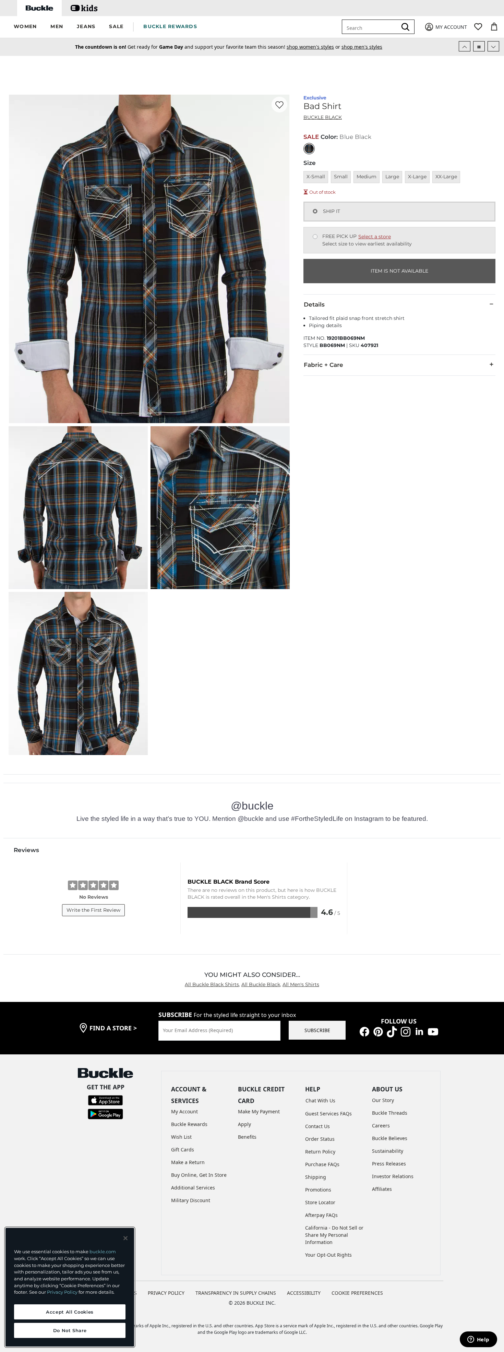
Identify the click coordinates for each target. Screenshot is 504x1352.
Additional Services (193, 1187)
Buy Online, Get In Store (199, 1175)
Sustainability (387, 1151)
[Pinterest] (378, 1031)
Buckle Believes (389, 1138)
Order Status (320, 1139)
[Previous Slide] (464, 46)
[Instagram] (405, 1031)
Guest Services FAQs (328, 1113)
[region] (69, 1287)
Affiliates (382, 1189)
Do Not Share (70, 1330)
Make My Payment (259, 1111)
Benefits (247, 1137)
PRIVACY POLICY (166, 1293)
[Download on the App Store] (105, 1100)
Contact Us (317, 1126)
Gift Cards (182, 1149)
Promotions (318, 1189)
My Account (184, 1111)
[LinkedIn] (419, 1031)
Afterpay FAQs (321, 1215)
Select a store (374, 237)
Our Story (383, 1100)
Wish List (181, 1137)
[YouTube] (433, 1031)
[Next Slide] (493, 46)
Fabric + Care (323, 364)
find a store (113, 1028)
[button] (25, 27)
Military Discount (190, 1200)
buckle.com (102, 1251)
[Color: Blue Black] (309, 149)
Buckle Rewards (189, 1124)
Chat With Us (320, 1100)
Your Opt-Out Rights (328, 1255)
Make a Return (188, 1162)
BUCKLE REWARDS (170, 26)
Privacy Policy (62, 1292)
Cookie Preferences (357, 1293)
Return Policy (320, 1151)
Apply (244, 1124)
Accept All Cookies (70, 1312)
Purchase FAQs (322, 1164)
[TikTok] (392, 1031)
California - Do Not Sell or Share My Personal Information (334, 1234)
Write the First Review (93, 910)
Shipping (315, 1177)
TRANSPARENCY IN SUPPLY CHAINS (235, 1293)
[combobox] (374, 27)
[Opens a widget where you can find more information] (478, 1340)
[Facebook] (364, 1031)
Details (314, 304)
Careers (381, 1125)
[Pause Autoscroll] (479, 46)
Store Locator (320, 1202)
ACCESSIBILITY (304, 1293)
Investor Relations (392, 1176)
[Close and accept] (125, 1238)
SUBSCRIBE (317, 1030)
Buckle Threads (389, 1113)
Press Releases (389, 1163)
